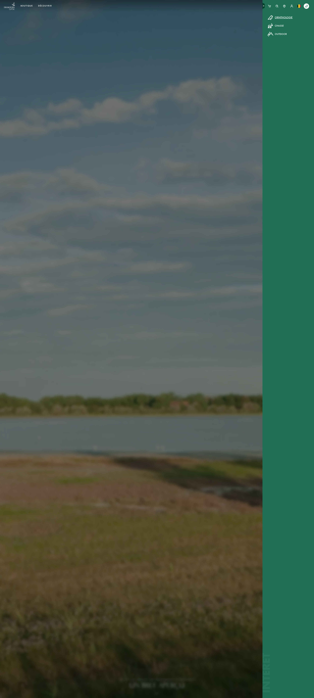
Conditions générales (180, 60)
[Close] (212, 20)
